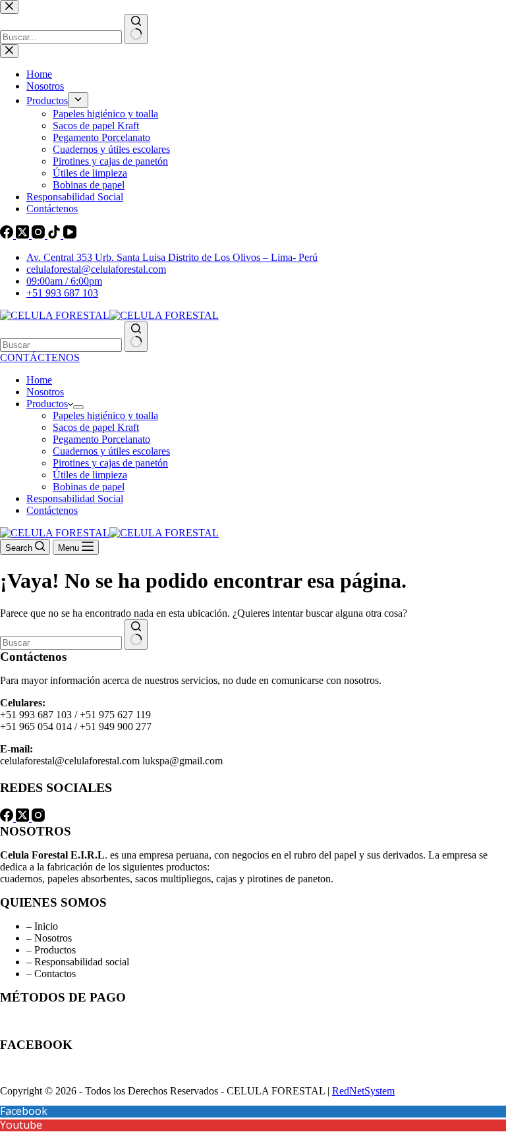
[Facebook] (8, 818)
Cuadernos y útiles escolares (111, 451)
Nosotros (45, 391)
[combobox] (61, 345)
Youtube (21, 1125)
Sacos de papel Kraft (96, 427)
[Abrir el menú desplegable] (78, 407)
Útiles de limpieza (90, 474)
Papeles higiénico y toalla (105, 415)
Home (39, 379)
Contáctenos (52, 510)
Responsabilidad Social (74, 498)
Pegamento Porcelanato (101, 439)
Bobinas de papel (89, 486)
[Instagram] (38, 818)
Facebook (23, 1111)
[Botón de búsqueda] (136, 337)
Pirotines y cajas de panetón (110, 462)
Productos (47, 403)
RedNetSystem (363, 1090)
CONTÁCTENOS (40, 357)
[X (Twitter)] (24, 818)
